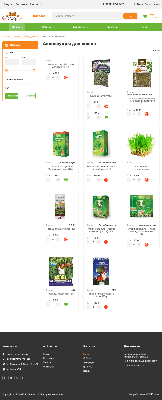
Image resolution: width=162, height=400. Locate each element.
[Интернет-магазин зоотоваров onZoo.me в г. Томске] (12, 16)
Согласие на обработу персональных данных (136, 355)
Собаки (87, 358)
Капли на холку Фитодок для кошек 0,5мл (61, 65)
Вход (140, 4)
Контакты (36, 4)
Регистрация (152, 4)
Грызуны (88, 366)
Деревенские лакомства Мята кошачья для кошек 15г (142, 101)
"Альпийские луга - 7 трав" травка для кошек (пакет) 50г (142, 232)
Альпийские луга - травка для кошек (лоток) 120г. (101, 230)
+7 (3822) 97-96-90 (112, 4)
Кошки (86, 354)
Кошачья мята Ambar (101, 96)
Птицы (86, 371)
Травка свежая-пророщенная (141, 168)
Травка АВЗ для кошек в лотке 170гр (101, 295)
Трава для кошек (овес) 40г (60, 229)
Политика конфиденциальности (141, 361)
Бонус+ (8, 4)
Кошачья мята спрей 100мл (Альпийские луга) (101, 168)
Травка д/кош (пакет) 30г (61, 293)
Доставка (21, 4)
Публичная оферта (134, 365)
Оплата (47, 362)
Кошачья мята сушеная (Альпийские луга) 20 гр (60, 168)
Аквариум (88, 362)
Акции (46, 354)
